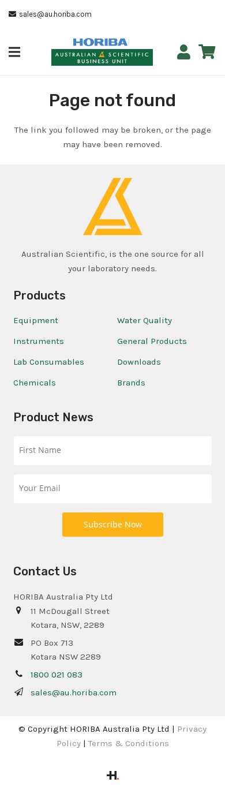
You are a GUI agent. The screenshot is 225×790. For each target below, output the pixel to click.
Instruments (38, 341)
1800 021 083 (56, 674)
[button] (14, 52)
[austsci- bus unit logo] (102, 57)
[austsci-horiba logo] (100, 42)
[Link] (183, 52)
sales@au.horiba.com (74, 692)
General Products (152, 341)
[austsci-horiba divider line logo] (129, 42)
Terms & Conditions (128, 743)
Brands (131, 382)
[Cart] (206, 52)
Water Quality (144, 320)
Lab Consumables (48, 362)
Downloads (139, 362)
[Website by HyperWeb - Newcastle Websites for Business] (113, 777)
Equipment (35, 320)
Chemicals (34, 382)
